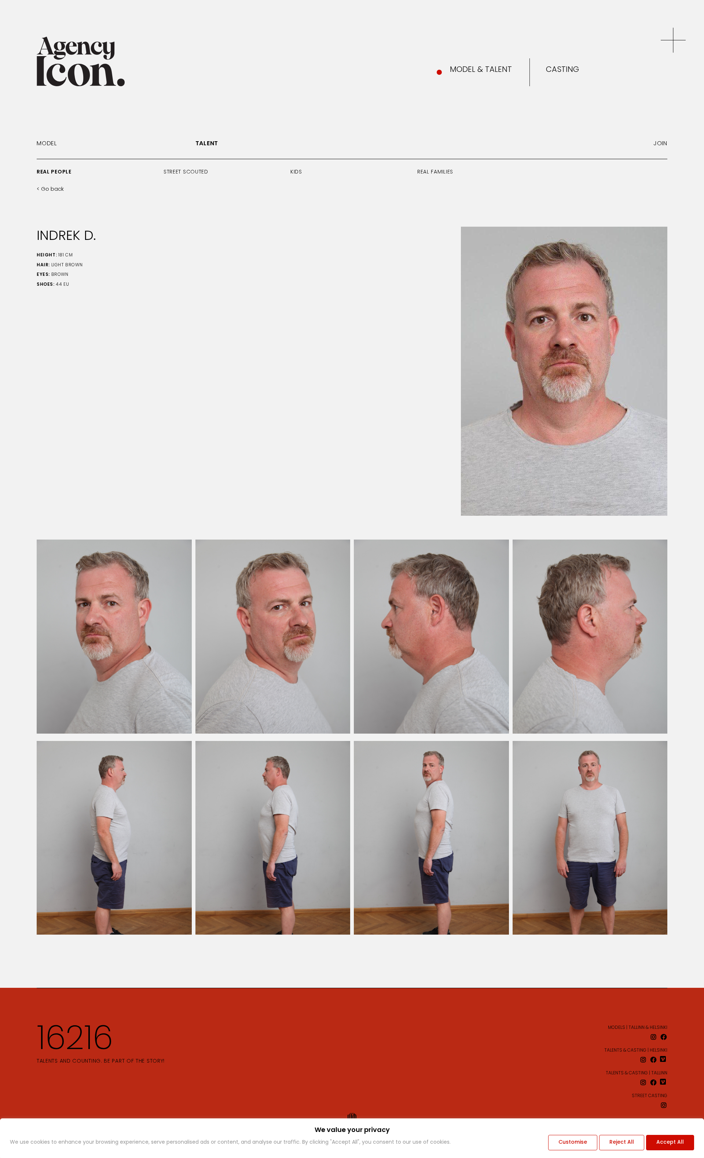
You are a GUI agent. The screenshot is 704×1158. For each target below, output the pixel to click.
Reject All (621, 1142)
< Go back (50, 189)
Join (660, 144)
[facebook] (663, 1037)
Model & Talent (481, 70)
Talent (207, 144)
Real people (54, 172)
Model (47, 144)
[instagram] (653, 1037)
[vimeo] (663, 1059)
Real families (435, 172)
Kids (296, 172)
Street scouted (186, 172)
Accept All (670, 1142)
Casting (562, 70)
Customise (572, 1142)
